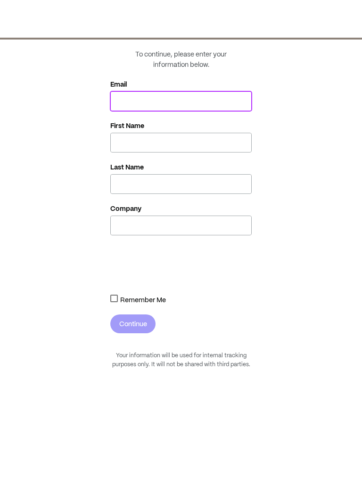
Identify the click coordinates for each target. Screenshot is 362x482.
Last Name (127, 167)
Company (125, 208)
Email (118, 84)
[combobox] (114, 298)
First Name (127, 125)
